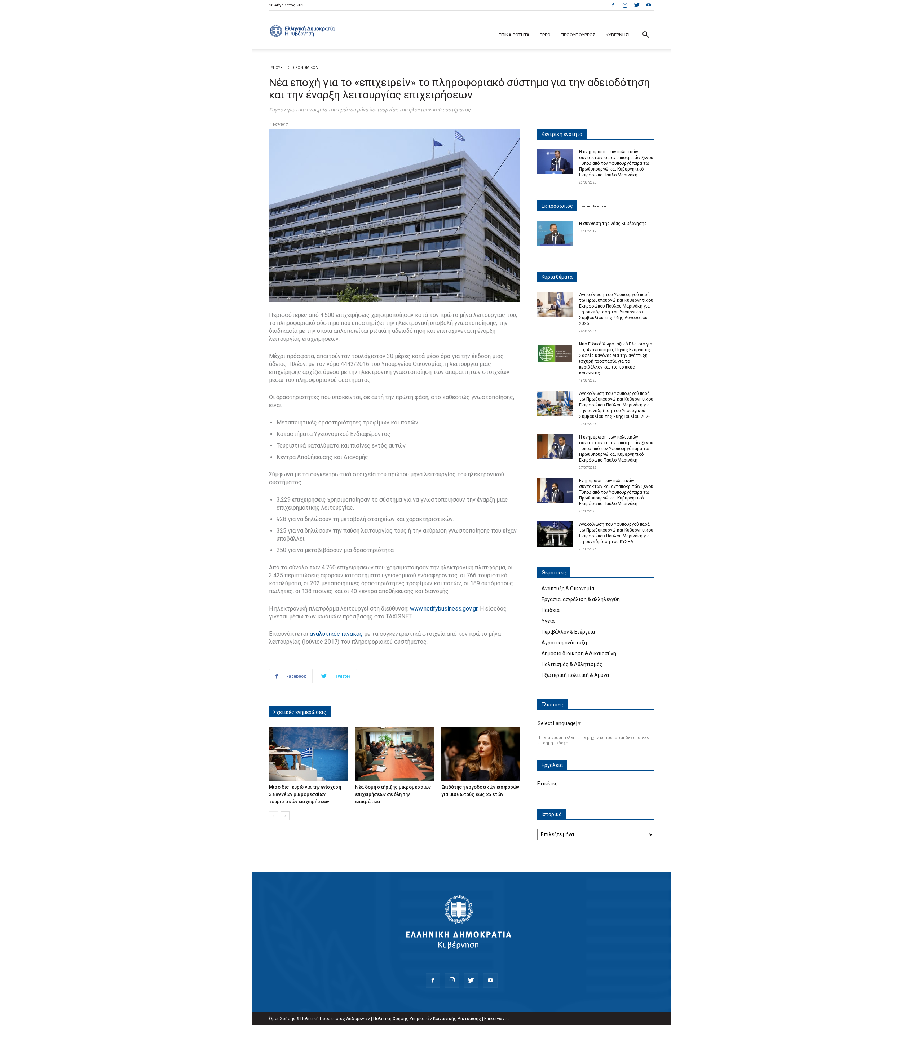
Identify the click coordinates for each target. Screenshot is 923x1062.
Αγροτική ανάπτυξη (564, 642)
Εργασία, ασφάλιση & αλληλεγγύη (581, 599)
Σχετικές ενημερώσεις (299, 712)
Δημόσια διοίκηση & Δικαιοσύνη (579, 653)
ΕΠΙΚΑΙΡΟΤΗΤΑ (514, 35)
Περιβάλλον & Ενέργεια (568, 632)
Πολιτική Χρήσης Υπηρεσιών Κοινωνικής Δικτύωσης (427, 1018)
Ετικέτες (547, 783)
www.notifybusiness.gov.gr (443, 608)
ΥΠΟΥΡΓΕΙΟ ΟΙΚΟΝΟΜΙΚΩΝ (294, 68)
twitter (585, 206)
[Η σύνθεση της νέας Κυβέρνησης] (555, 233)
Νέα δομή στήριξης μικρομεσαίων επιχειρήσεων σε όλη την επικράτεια (393, 794)
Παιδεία (551, 610)
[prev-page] (273, 815)
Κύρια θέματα (557, 277)
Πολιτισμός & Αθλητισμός (572, 664)
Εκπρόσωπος (557, 206)
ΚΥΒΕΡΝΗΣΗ (619, 35)
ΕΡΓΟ (545, 35)
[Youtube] (648, 5)
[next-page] (285, 815)
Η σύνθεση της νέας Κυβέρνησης (613, 223)
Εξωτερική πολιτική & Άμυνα (575, 675)
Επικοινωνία (496, 1018)
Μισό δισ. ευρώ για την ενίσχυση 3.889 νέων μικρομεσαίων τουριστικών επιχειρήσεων (305, 794)
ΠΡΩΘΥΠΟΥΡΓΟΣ (578, 35)
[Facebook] (613, 5)
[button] (645, 35)
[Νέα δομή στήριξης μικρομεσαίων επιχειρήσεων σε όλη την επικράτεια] (394, 754)
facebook (599, 206)
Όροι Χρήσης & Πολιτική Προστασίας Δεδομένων (319, 1018)
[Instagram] (624, 5)
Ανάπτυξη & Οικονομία (568, 588)
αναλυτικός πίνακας (335, 633)
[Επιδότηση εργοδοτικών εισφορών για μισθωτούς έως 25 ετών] (480, 754)
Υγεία (548, 621)
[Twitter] (636, 5)
